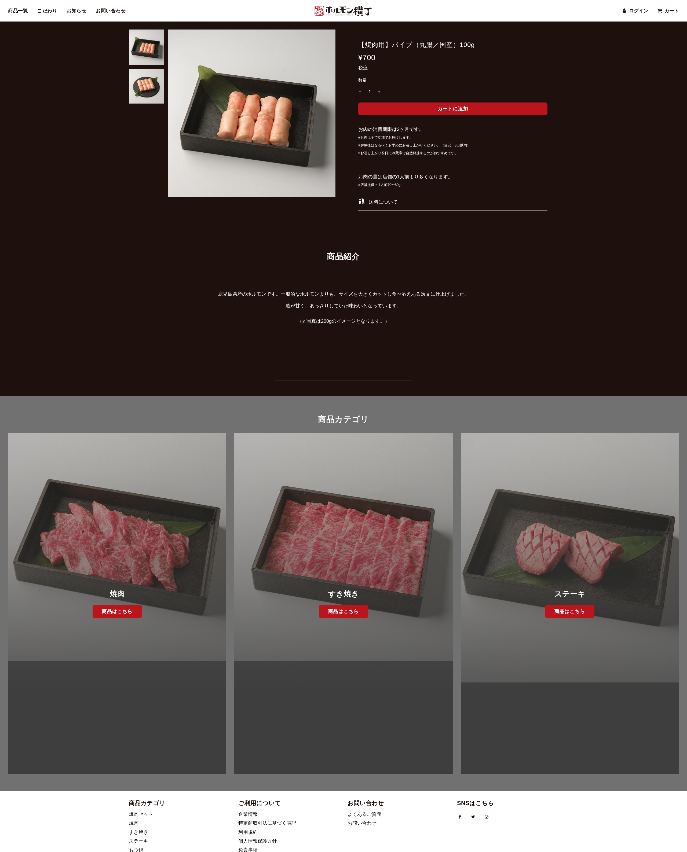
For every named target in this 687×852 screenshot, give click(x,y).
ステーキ (138, 841)
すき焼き (138, 832)
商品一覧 (18, 10)
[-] (360, 92)
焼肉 (133, 823)
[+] (379, 92)
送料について (382, 202)
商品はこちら (117, 611)
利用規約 (248, 832)
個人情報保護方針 (257, 841)
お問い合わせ (111, 10)
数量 (362, 80)
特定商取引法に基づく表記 (267, 823)
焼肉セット (141, 814)
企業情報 (248, 814)
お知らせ (76, 10)
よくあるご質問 (364, 814)
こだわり (47, 10)
